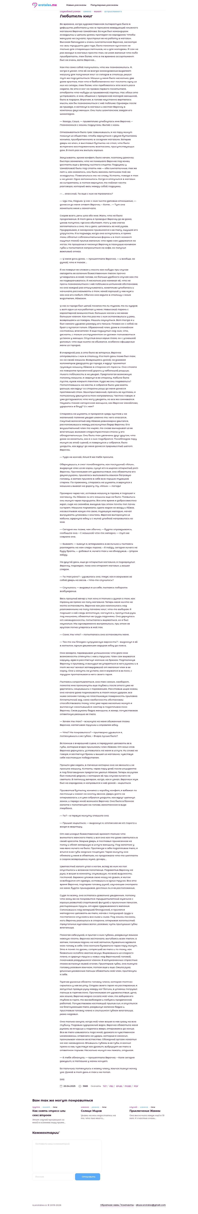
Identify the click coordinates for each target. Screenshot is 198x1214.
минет (97, 11)
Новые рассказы (76, 5)
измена (87, 11)
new (55, 1107)
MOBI (128, 1086)
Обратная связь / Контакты (117, 1205)
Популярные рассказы (104, 5)
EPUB (119, 1086)
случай (133, 1107)
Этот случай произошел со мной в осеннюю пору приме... (48, 1121)
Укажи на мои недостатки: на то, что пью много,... (98, 1117)
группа (36, 1107)
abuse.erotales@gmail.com (151, 1205)
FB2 (111, 1086)
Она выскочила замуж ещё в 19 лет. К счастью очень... (146, 1117)
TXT (105, 1086)
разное (95, 1107)
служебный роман (70, 11)
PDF (136, 1086)
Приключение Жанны (144, 1110)
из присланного (113, 11)
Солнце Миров (91, 1110)
